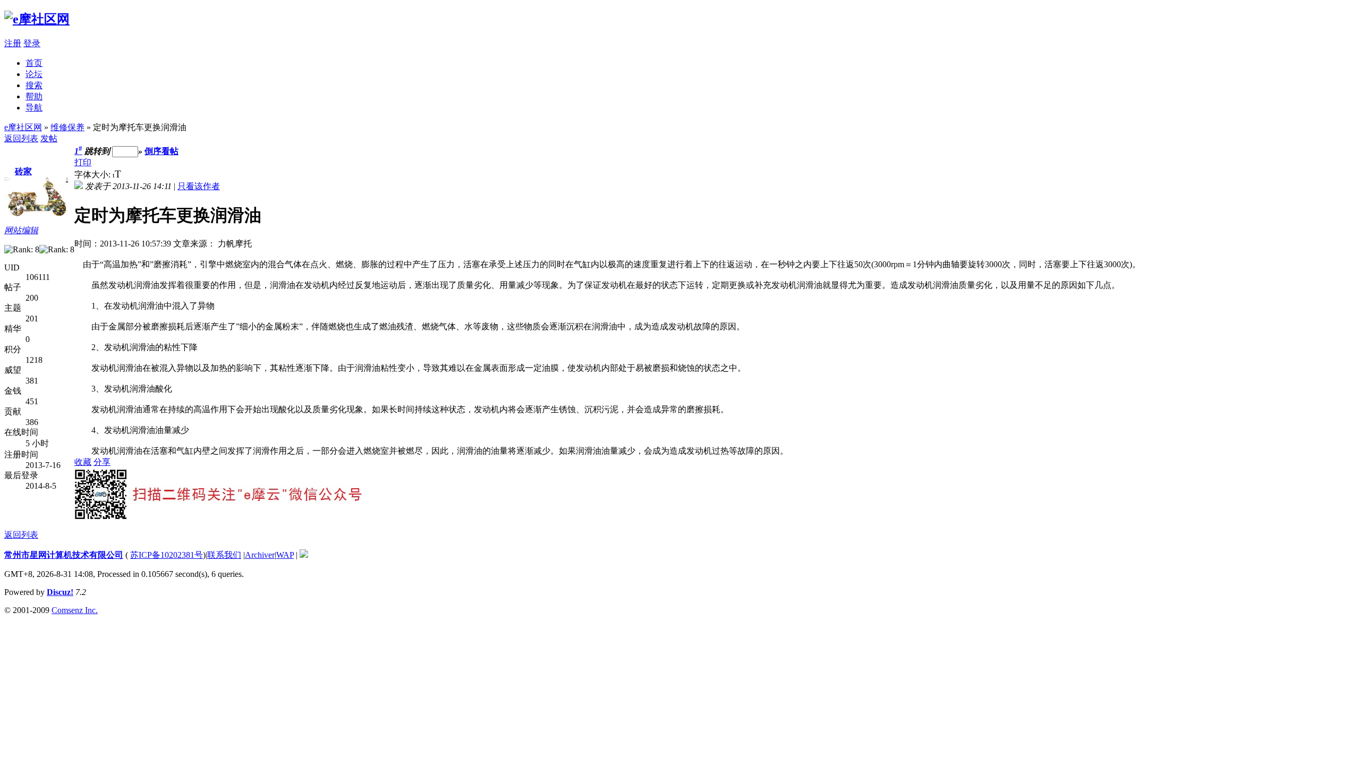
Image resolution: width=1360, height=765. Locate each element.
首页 (34, 62)
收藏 (82, 461)
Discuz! (60, 592)
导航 (34, 107)
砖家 (23, 171)
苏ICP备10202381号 (166, 554)
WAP (285, 554)
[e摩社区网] (37, 19)
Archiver (260, 554)
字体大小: (93, 174)
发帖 (48, 138)
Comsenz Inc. (75, 610)
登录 (31, 43)
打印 (82, 162)
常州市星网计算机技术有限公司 (63, 554)
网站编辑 (21, 230)
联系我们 (224, 554)
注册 (12, 43)
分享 (102, 461)
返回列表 (21, 138)
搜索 (34, 85)
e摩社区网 (23, 127)
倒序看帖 (161, 151)
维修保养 (67, 127)
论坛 (34, 74)
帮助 (34, 96)
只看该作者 (198, 186)
